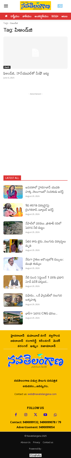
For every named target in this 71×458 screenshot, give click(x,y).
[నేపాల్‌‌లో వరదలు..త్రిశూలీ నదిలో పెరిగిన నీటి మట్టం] (13, 228)
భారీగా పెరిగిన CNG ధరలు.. (41, 313)
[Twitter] (35, 415)
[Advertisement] (35, 131)
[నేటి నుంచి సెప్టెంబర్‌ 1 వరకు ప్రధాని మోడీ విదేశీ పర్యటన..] (13, 282)
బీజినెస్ (6, 67)
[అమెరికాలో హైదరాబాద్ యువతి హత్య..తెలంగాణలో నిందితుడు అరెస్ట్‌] (13, 192)
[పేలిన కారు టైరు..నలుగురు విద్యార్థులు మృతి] (13, 246)
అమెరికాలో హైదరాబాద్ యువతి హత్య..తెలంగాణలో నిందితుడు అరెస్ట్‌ (45, 189)
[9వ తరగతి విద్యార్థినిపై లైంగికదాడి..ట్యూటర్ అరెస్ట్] (13, 210)
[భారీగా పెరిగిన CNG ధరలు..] (13, 318)
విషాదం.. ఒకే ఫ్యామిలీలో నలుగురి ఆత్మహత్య (44, 297)
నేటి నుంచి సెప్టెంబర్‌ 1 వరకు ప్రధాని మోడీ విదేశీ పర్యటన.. (45, 279)
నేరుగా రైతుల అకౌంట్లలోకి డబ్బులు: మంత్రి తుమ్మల (45, 261)
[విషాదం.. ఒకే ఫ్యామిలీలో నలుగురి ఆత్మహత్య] (13, 300)
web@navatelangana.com (42, 394)
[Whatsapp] (55, 415)
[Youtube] (45, 415)
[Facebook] (16, 415)
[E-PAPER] (60, 6)
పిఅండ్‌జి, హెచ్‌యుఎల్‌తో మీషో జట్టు (26, 73)
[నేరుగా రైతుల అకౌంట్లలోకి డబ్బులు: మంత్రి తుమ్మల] (13, 264)
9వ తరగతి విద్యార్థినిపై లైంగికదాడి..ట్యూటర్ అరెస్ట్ (40, 207)
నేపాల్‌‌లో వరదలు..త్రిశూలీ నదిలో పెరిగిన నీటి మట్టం (44, 225)
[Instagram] (26, 415)
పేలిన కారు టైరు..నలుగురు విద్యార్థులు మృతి (46, 243)
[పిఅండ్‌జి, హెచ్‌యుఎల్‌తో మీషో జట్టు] (35, 53)
